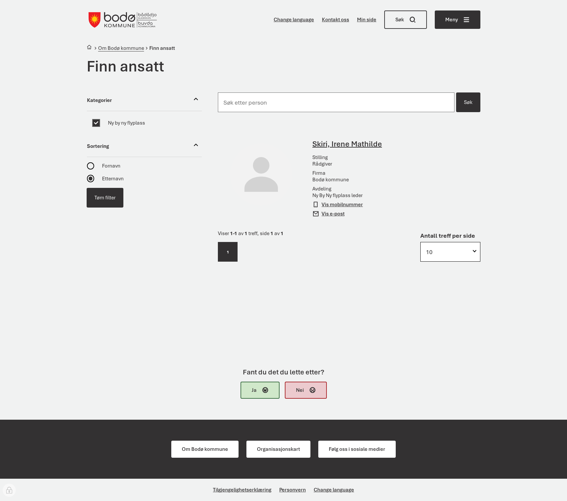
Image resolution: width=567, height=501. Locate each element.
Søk (468, 102)
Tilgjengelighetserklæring (242, 490)
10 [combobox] (429, 252)
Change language (294, 19)
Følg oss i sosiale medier (357, 449)
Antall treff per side (447, 235)
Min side (366, 19)
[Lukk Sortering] (196, 146)
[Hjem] (90, 48)
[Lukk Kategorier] (196, 100)
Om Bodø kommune (205, 449)
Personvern (292, 490)
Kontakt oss (335, 19)
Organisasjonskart (278, 449)
